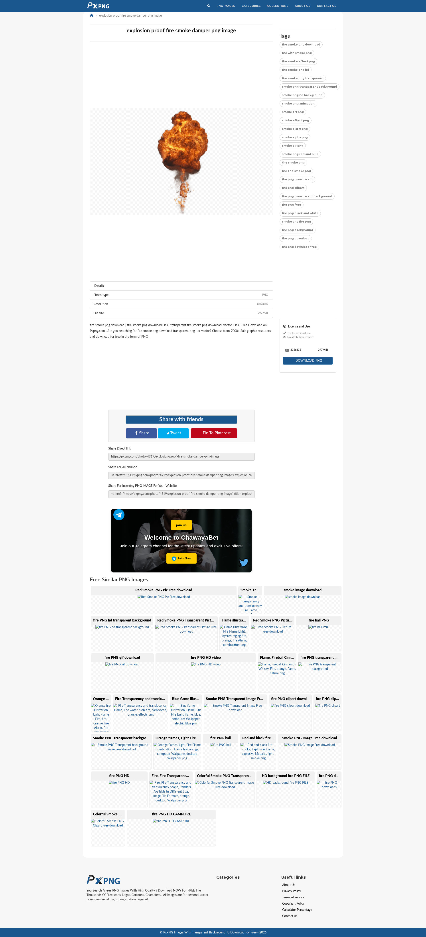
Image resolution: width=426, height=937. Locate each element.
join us (181, 525)
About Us (302, 6)
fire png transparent (297, 179)
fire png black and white (300, 213)
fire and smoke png (296, 171)
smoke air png (292, 145)
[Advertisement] (223, 77)
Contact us (289, 916)
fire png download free (299, 247)
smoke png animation (298, 103)
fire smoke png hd (295, 69)
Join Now (183, 558)
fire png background (297, 230)
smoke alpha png (295, 137)
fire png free (291, 204)
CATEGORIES (251, 6)
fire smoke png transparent (302, 78)
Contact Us (326, 6)
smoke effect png (295, 120)
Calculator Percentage (297, 909)
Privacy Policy (291, 891)
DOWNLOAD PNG (308, 360)
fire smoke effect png (298, 61)
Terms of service (293, 897)
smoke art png (293, 112)
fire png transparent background (307, 196)
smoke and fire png (296, 221)
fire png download (296, 238)
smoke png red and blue (300, 154)
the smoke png (293, 162)
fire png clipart (293, 187)
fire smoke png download (301, 44)
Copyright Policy (293, 903)
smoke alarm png (295, 128)
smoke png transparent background (309, 86)
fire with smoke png (297, 53)
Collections (277, 6)
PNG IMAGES (226, 6)
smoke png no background (302, 95)
